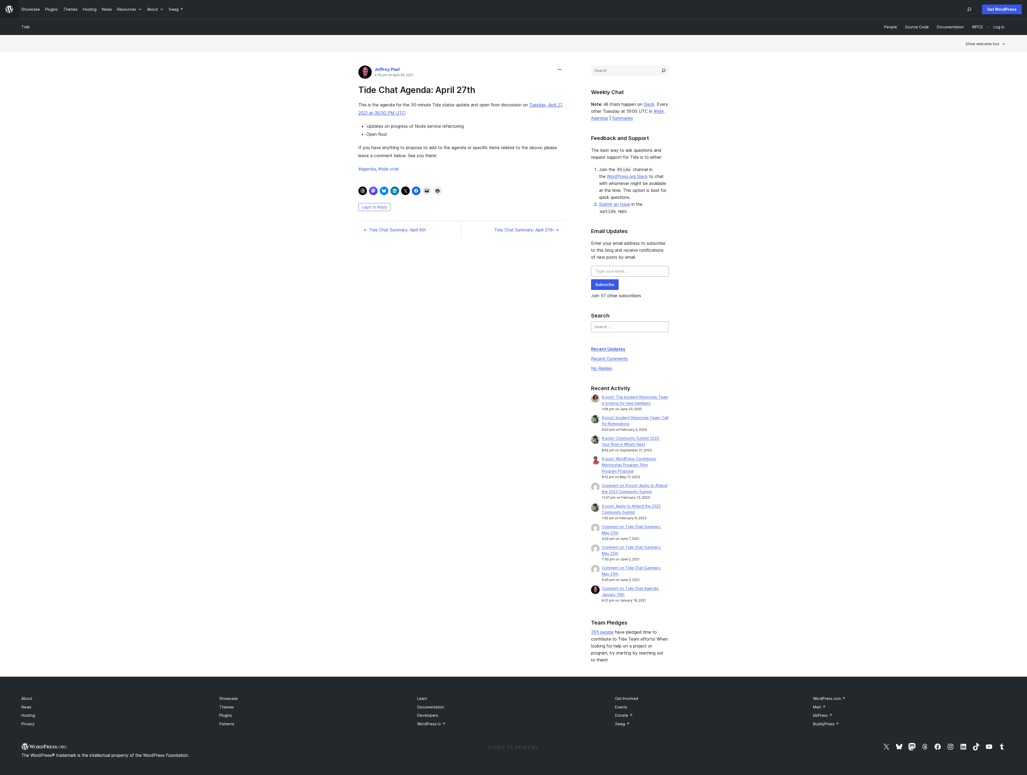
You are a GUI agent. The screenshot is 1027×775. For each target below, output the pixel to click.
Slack (649, 104)
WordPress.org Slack (627, 176)
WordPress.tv (431, 724)
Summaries (622, 118)
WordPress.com (829, 698)
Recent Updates (608, 349)
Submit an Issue (614, 204)
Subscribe (604, 284)
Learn (422, 698)
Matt (819, 707)
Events (621, 707)
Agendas (599, 118)
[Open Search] (969, 9)
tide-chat (388, 169)
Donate (624, 715)
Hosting (28, 715)
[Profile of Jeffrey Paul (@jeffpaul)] (365, 73)
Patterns (226, 724)
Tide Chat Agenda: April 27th (416, 90)
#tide (659, 111)
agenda (367, 169)
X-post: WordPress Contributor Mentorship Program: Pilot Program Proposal (629, 464)
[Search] (663, 70)
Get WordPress (1002, 9)
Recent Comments (609, 358)
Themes (226, 707)
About (26, 698)
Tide (25, 27)
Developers (427, 715)
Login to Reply (374, 207)
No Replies (601, 368)
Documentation (430, 707)
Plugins (225, 715)
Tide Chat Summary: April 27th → (526, 229)
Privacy (28, 724)
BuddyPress (826, 724)
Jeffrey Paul (387, 69)
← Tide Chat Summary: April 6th (394, 229)
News (26, 707)
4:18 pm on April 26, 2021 (393, 75)
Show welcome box (982, 43)
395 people (602, 632)
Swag (622, 724)
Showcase (228, 698)
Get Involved (626, 698)
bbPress (822, 715)
